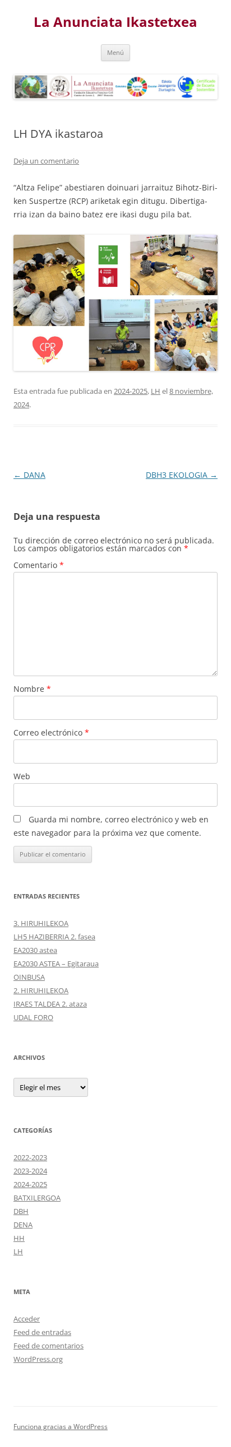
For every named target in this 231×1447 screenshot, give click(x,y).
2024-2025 (130, 391)
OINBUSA (29, 977)
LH (155, 391)
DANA (29, 474)
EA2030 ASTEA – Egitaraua (56, 964)
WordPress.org (38, 1359)
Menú (115, 52)
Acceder (26, 1319)
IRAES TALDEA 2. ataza (50, 1004)
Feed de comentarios (48, 1346)
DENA (23, 1225)
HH (19, 1238)
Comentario (38, 565)
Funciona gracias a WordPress (60, 1426)
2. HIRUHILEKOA (40, 990)
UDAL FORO (33, 1017)
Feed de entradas (42, 1332)
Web (21, 776)
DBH (21, 1211)
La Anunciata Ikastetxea (115, 22)
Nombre (32, 688)
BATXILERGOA (37, 1198)
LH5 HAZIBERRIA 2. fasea (54, 937)
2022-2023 (30, 1157)
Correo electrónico (51, 732)
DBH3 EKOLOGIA (182, 474)
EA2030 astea (35, 950)
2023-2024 (30, 1171)
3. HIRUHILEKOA (40, 923)
